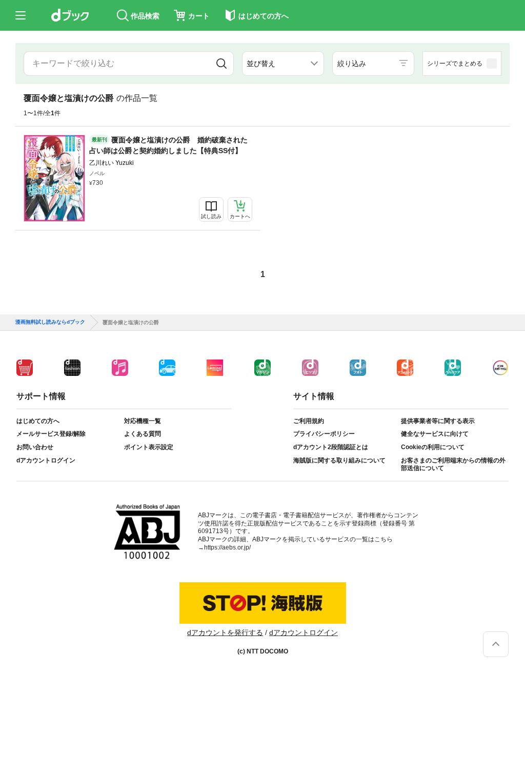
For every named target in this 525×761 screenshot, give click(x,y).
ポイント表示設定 (148, 447)
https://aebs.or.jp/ (227, 547)
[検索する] (221, 63)
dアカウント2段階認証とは (330, 447)
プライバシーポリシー (324, 433)
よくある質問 (142, 433)
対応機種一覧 (142, 421)
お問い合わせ (34, 447)
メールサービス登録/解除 (51, 433)
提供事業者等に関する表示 (438, 421)
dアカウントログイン (45, 460)
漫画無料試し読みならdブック (50, 322)
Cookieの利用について (433, 447)
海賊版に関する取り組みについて (339, 460)
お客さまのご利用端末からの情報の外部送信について (453, 464)
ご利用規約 (308, 421)
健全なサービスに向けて (435, 433)
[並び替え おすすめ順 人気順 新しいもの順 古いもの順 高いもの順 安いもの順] (283, 63)
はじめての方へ (37, 421)
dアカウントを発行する (225, 632)
